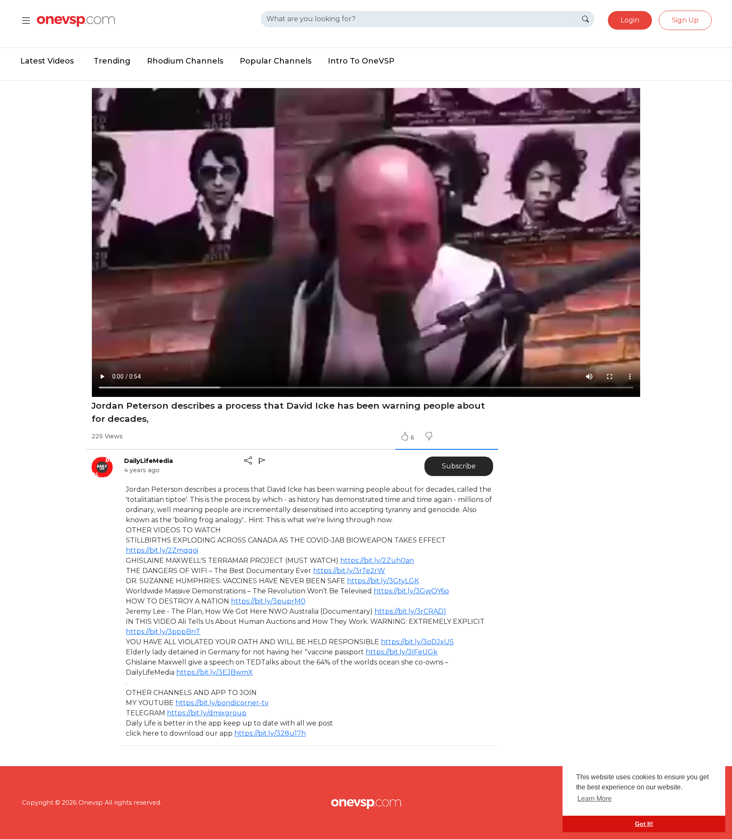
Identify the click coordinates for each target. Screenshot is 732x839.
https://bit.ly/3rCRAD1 (410, 611)
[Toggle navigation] (26, 20)
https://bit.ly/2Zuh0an (377, 561)
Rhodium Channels (185, 61)
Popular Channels (275, 61)
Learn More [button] (594, 798)
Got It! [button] (644, 823)
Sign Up (685, 20)
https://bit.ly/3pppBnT (163, 632)
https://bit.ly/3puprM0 (268, 601)
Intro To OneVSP (361, 61)
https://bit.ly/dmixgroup (207, 713)
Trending (112, 61)
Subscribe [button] (459, 466)
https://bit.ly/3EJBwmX (214, 672)
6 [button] (413, 437)
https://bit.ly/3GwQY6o (411, 591)
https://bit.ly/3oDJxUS (417, 642)
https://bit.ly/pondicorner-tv (222, 703)
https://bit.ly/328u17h (270, 733)
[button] (428, 437)
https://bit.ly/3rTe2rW (349, 571)
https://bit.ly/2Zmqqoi (162, 550)
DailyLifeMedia (148, 461)
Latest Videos (47, 61)
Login (630, 20)
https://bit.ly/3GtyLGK (383, 581)
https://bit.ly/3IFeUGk (402, 652)
